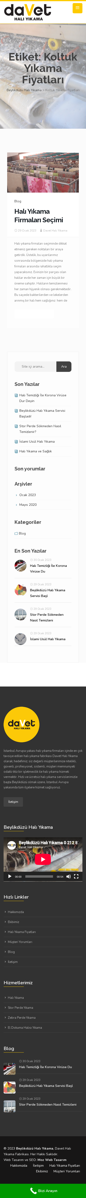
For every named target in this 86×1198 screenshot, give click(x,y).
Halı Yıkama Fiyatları (22, 932)
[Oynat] (9, 876)
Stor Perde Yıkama (20, 1008)
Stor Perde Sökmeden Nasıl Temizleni (47, 1104)
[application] (43, 859)
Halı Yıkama (16, 998)
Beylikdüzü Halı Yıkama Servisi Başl (46, 1086)
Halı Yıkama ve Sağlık (35, 451)
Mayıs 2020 (28, 504)
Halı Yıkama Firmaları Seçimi (38, 216)
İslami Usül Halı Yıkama (37, 441)
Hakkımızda (16, 912)
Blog (17, 201)
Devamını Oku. (34, 314)
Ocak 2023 (27, 495)
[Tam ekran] (76, 876)
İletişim (13, 802)
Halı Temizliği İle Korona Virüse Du (45, 1067)
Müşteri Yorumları (20, 942)
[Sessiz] (68, 876)
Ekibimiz (13, 922)
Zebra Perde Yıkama (22, 1018)
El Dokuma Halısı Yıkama (25, 1028)
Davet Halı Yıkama (55, 230)
